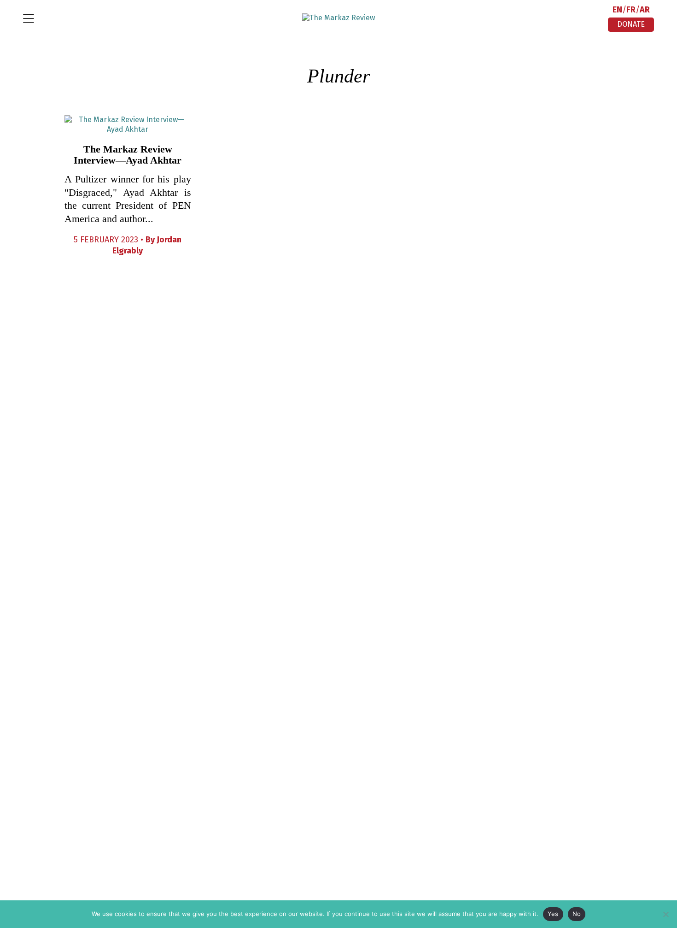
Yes (553, 913)
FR (631, 10)
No (576, 913)
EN (617, 10)
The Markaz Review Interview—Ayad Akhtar (127, 154)
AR (645, 10)
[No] (665, 914)
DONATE (631, 24)
